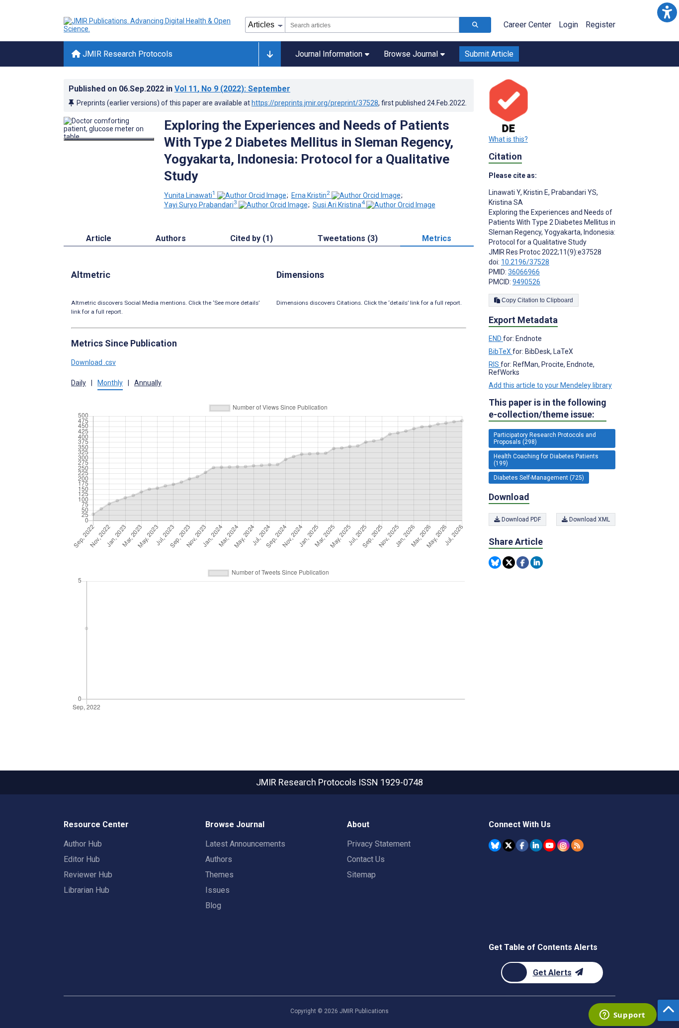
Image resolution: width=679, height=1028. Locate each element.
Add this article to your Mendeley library (550, 385)
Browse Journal (411, 54)
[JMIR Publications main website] (148, 25)
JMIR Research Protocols (126, 54)
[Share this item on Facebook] (522, 562)
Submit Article (489, 54)
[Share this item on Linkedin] (536, 562)
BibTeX (500, 351)
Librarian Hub (86, 890)
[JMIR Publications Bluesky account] (495, 845)
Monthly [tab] (110, 383)
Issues (217, 890)
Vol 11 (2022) (232, 88)
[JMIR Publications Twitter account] (509, 845)
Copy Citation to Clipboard (536, 300)
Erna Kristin (310, 195)
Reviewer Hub (88, 874)
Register (600, 24)
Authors (218, 859)
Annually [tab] (148, 383)
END (496, 339)
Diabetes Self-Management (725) (539, 477)
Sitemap (361, 874)
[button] (667, 12)
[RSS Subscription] (577, 845)
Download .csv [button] (93, 362)
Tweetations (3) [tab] (348, 238)
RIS (495, 364)
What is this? (508, 139)
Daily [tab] (78, 383)
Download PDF (520, 519)
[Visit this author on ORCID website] (251, 195)
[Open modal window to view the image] (109, 139)
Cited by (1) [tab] (251, 238)
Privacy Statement (379, 844)
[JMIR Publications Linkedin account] (536, 845)
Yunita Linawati (190, 195)
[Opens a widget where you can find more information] (622, 1015)
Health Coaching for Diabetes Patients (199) (546, 460)
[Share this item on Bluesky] (495, 562)
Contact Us (366, 859)
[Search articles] (475, 25)
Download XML (589, 519)
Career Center (527, 24)
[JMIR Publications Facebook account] (522, 845)
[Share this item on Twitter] (509, 562)
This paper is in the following (547, 408)
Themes (219, 874)
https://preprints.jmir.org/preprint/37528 (315, 103)
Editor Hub (82, 859)
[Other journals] (269, 54)
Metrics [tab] (436, 238)
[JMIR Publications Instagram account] (563, 845)
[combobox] (372, 25)
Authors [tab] (171, 238)
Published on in (179, 88)
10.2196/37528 (525, 262)
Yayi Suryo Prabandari (200, 205)
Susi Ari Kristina (339, 205)
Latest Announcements (245, 844)
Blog (213, 905)
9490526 (526, 282)
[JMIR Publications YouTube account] (549, 845)
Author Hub (83, 844)
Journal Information (328, 54)
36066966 (524, 272)
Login (568, 24)
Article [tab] (98, 238)
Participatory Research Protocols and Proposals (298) (545, 438)
